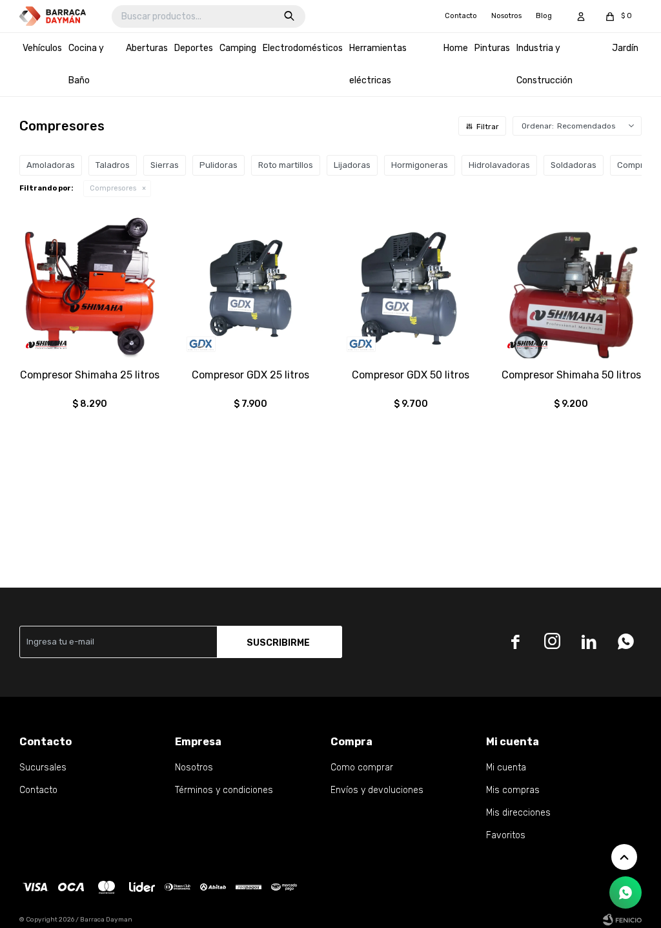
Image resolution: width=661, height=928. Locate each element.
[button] (289, 16)
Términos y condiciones (224, 790)
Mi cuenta (506, 767)
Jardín (625, 48)
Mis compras (513, 790)
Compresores (113, 188)
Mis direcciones (518, 812)
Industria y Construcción (544, 64)
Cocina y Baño (86, 64)
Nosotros (506, 16)
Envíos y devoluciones (376, 790)
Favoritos (505, 835)
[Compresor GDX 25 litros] (250, 288)
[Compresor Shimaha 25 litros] (90, 288)
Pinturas (492, 48)
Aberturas (147, 48)
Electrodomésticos (303, 48)
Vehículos (42, 48)
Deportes (193, 48)
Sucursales (42, 767)
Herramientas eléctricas (378, 64)
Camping (237, 48)
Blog (544, 16)
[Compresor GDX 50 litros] (411, 288)
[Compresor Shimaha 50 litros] (571, 288)
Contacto (461, 16)
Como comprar (361, 767)
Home (455, 48)
